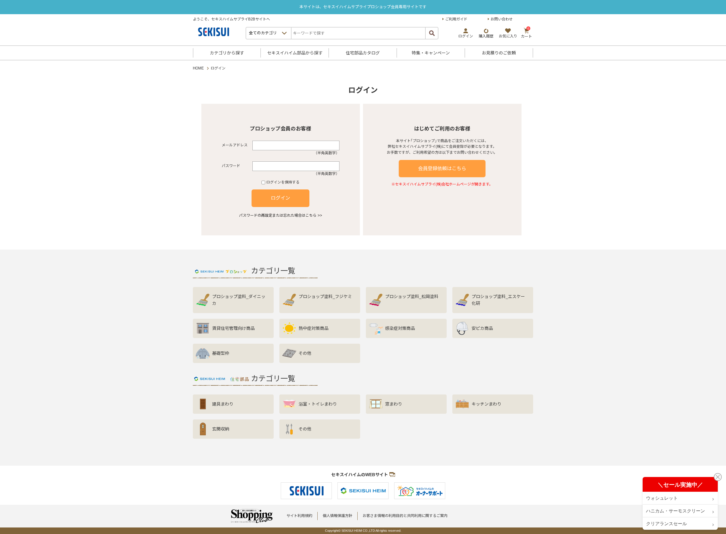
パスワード (231, 166)
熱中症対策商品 (313, 328)
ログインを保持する (282, 182)
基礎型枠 (220, 353)
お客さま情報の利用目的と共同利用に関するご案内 (405, 516)
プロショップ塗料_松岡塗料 (411, 296)
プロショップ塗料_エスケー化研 (498, 300)
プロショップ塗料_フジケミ (325, 296)
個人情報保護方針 (337, 516)
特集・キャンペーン (431, 52)
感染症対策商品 (400, 328)
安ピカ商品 (482, 328)
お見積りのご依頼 (499, 52)
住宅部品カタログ (363, 52)
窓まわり (393, 404)
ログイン (280, 198)
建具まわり (222, 404)
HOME (198, 68)
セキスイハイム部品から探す (294, 52)
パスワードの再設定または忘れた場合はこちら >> (280, 215)
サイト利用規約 (299, 516)
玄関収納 (220, 429)
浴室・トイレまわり (318, 404)
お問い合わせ (502, 19)
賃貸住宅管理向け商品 (233, 328)
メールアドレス (235, 145)
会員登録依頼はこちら (442, 168)
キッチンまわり (486, 404)
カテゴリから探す (227, 52)
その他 (305, 353)
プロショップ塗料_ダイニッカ (238, 300)
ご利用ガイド (456, 19)
